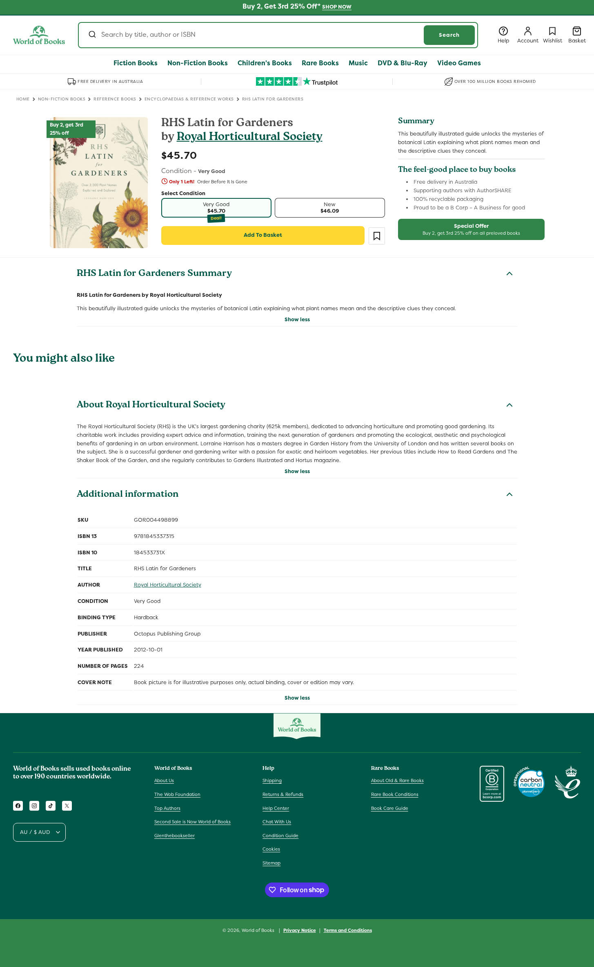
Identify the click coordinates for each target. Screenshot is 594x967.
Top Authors (167, 808)
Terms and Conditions (348, 929)
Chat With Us (277, 821)
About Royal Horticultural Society (151, 406)
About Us (164, 780)
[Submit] (91, 35)
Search (449, 35)
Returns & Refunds (283, 794)
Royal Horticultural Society (250, 137)
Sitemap (271, 862)
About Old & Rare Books (397, 780)
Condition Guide (280, 835)
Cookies (271, 849)
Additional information (127, 495)
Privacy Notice (299, 929)
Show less (297, 319)
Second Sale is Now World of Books (192, 821)
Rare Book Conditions (394, 794)
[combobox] (278, 35)
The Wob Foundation (177, 794)
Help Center (276, 808)
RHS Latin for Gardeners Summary (154, 274)
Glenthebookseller (174, 835)
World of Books (259, 930)
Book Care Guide (389, 808)
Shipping (272, 780)
